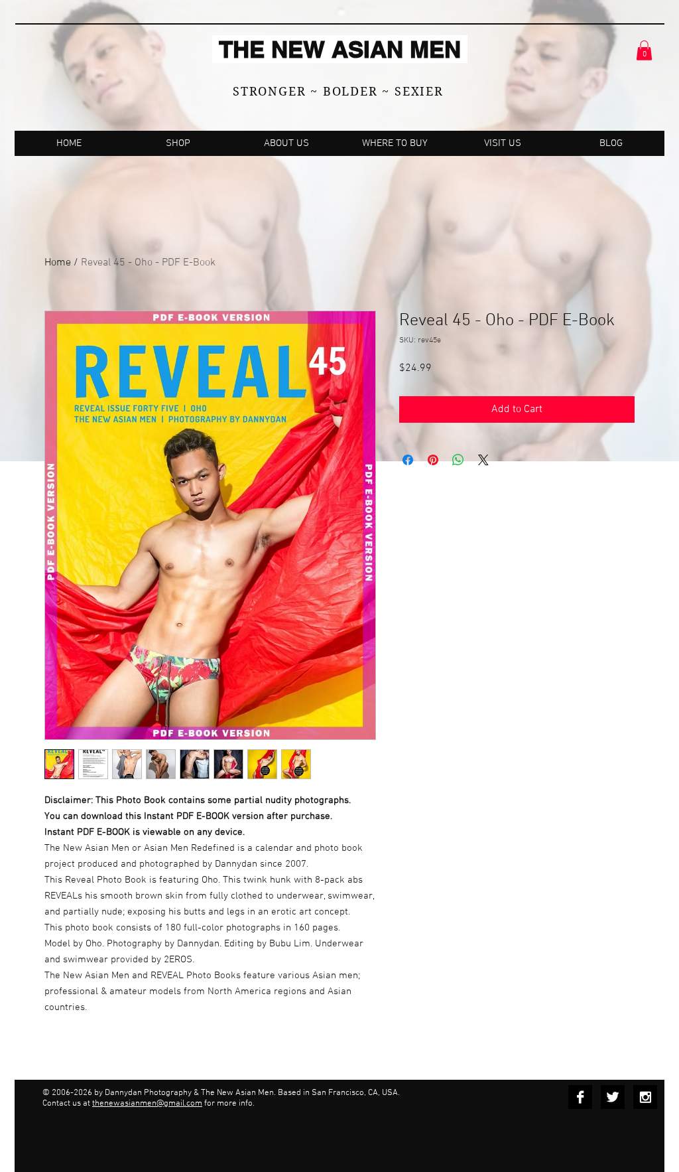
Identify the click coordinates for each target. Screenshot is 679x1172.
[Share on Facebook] (408, 460)
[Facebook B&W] (580, 1097)
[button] (644, 50)
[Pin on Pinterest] (433, 460)
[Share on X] (483, 460)
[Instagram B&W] (645, 1097)
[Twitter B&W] (613, 1097)
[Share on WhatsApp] (458, 460)
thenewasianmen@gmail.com (147, 1103)
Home (57, 262)
